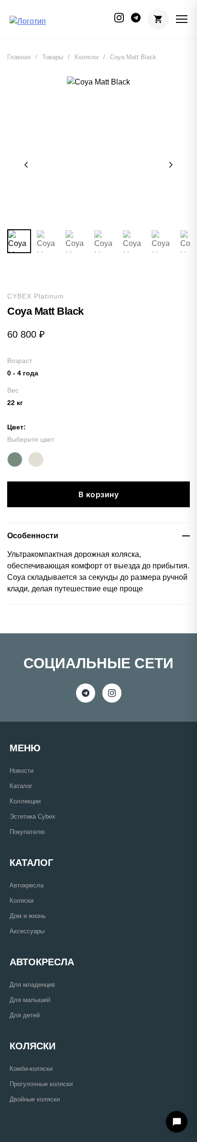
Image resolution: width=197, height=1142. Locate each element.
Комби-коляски (31, 1068)
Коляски (86, 57)
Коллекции (25, 801)
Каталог (21, 786)
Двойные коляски (35, 1099)
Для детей (25, 1015)
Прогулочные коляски (41, 1084)
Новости (21, 770)
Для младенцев (32, 984)
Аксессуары (27, 931)
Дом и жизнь (28, 915)
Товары (52, 57)
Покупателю (27, 831)
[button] (26, 164)
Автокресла (27, 885)
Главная (19, 57)
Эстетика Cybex (32, 816)
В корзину (98, 494)
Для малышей (30, 999)
